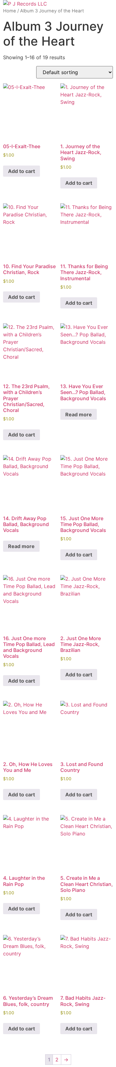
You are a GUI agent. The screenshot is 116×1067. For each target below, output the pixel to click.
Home (9, 11)
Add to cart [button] (21, 171)
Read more (78, 414)
